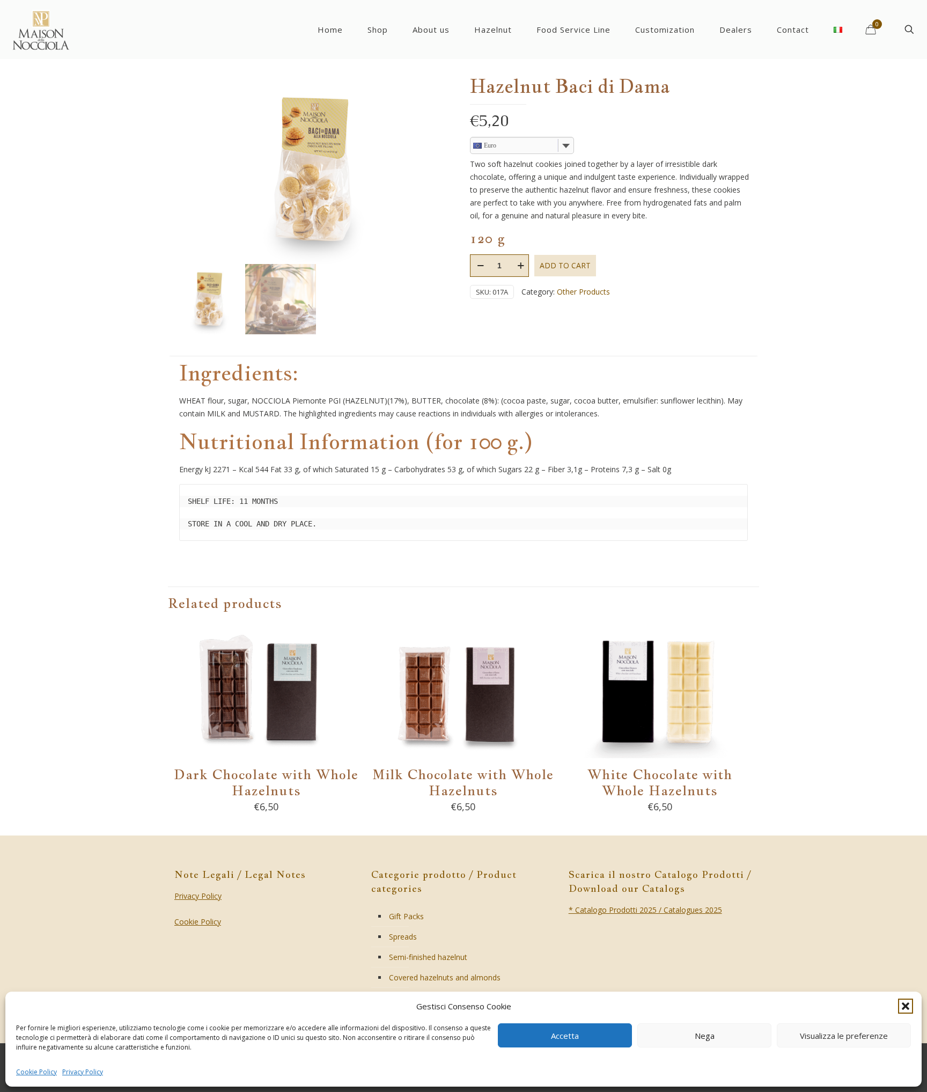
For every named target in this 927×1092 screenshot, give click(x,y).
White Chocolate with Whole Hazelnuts (659, 782)
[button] (905, 1006)
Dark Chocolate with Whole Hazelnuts (266, 782)
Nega (705, 1035)
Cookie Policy (36, 1071)
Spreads (403, 937)
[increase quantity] (521, 265)
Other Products (583, 292)
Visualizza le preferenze (844, 1035)
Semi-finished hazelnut (428, 957)
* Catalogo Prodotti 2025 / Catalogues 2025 (645, 910)
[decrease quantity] (480, 265)
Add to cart (565, 265)
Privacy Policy (82, 1071)
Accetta (565, 1035)
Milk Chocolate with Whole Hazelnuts (463, 782)
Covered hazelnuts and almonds (445, 977)
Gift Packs (406, 916)
